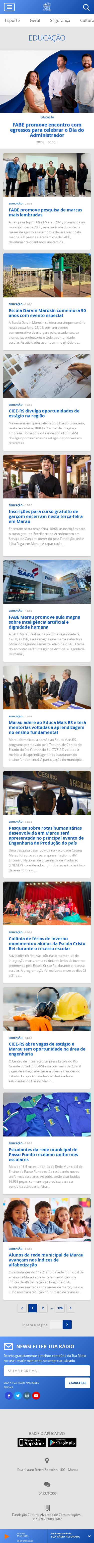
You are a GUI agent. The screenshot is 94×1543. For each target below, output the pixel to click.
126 (60, 1308)
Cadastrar (77, 1383)
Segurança (60, 20)
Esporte (12, 20)
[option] (47, 99)
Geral (35, 20)
